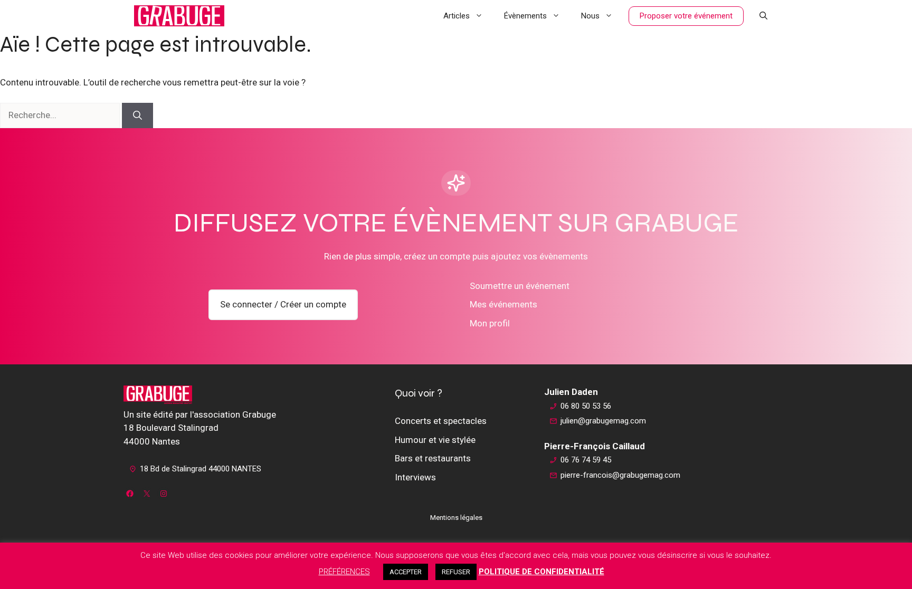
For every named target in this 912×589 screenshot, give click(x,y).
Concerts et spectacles (441, 421)
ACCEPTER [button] (406, 572)
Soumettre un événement (519, 286)
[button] (763, 16)
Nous (590, 16)
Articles (456, 16)
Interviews (415, 477)
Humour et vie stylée (435, 439)
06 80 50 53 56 (585, 406)
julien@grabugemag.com (603, 421)
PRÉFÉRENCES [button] (344, 571)
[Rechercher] (137, 115)
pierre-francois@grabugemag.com (620, 475)
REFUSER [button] (456, 572)
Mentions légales (456, 518)
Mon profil (490, 323)
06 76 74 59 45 (585, 460)
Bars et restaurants (433, 458)
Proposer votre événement (686, 16)
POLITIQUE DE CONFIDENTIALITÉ (541, 571)
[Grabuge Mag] (179, 16)
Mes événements (503, 304)
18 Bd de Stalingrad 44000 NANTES (200, 469)
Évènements (525, 16)
